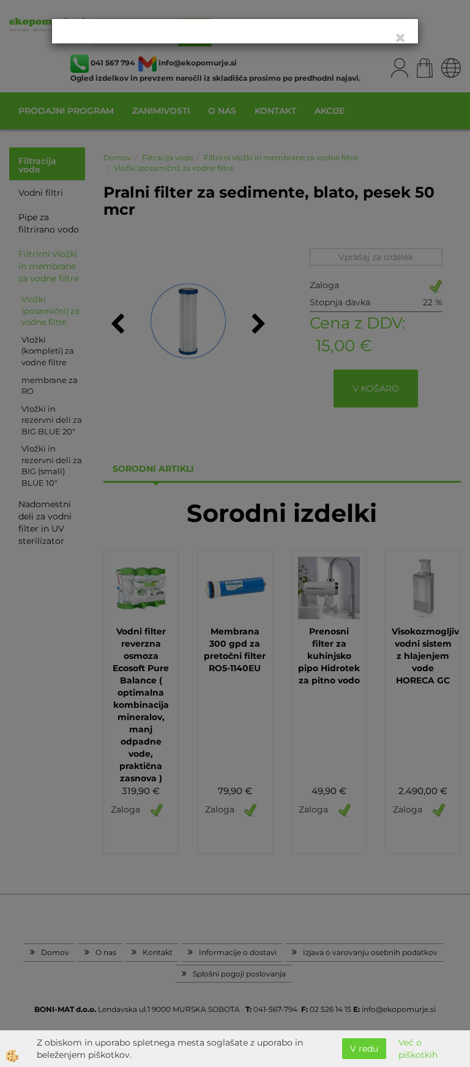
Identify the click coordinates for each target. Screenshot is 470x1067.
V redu (364, 1048)
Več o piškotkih (418, 1048)
